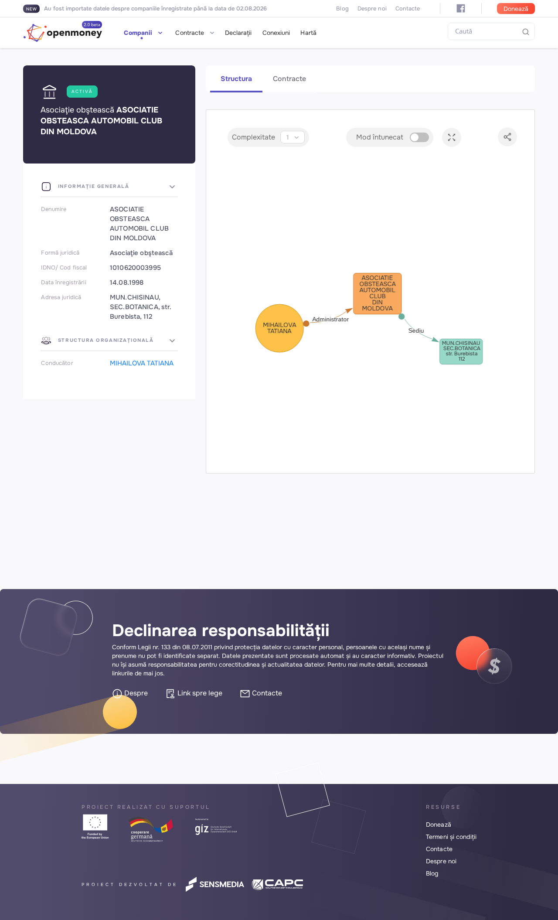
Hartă (308, 33)
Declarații (238, 33)
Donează (516, 8)
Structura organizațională (104, 340)
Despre (135, 693)
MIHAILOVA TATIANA (142, 363)
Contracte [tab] (289, 78)
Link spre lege (199, 693)
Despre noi (372, 8)
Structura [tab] (236, 78)
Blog (342, 8)
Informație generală (92, 186)
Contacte (407, 8)
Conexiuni (276, 33)
